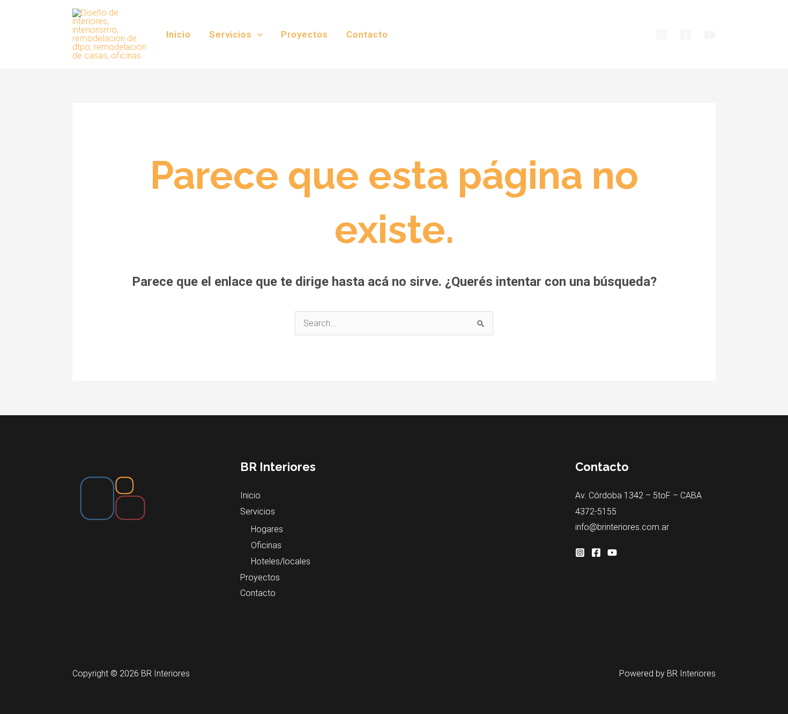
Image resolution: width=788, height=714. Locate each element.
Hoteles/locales (280, 561)
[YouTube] (710, 35)
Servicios (230, 34)
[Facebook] (686, 35)
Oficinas (266, 545)
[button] (257, 34)
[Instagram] (661, 35)
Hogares (267, 529)
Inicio (178, 34)
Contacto (367, 34)
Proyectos (304, 34)
